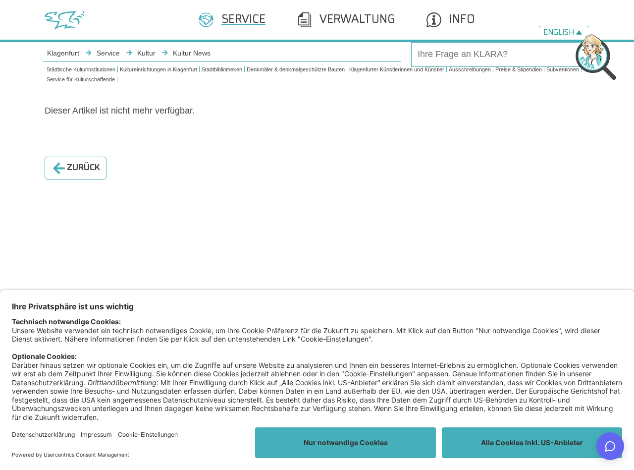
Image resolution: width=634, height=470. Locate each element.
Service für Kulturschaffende (81, 79)
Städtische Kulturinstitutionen (81, 69)
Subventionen (562, 69)
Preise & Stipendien (518, 69)
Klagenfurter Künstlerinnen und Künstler (396, 69)
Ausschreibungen (470, 69)
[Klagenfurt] (64, 20)
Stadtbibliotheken (222, 69)
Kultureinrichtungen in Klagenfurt (158, 69)
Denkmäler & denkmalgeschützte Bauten (296, 69)
